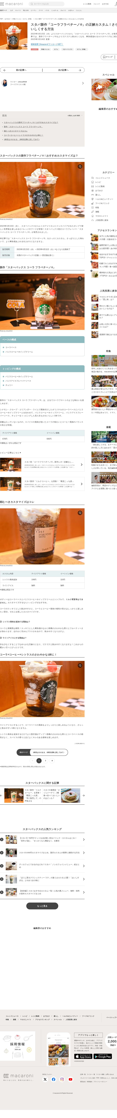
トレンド (96, 4)
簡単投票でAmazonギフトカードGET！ (47, 44)
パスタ (47, 10)
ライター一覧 (91, 1074)
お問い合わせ (110, 1074)
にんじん (79, 10)
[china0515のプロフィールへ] (42, 83)
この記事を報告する (79, 743)
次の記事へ (63, 70)
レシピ (25, 1016)
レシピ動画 (87, 4)
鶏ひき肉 (26, 10)
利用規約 (89, 1081)
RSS (97, 1078)
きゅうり (63, 10)
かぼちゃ (71, 10)
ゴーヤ (41, 10)
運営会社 (83, 1081)
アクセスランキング (42, 1019)
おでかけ (46, 1016)
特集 (7, 1019)
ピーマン (33, 10)
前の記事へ (21, 70)
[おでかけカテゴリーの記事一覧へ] (34, 49)
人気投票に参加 (71, 1019)
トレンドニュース (12, 1016)
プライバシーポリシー (100, 1081)
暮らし (56, 1016)
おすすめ (105, 4)
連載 (14, 1019)
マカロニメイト (25, 1019)
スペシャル (58, 1019)
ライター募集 (100, 1074)
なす (11, 10)
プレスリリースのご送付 (87, 1078)
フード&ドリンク (88, 1016)
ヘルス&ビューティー (70, 1016)
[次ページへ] (52, 760)
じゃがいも (54, 10)
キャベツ (18, 10)
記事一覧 (83, 1074)
